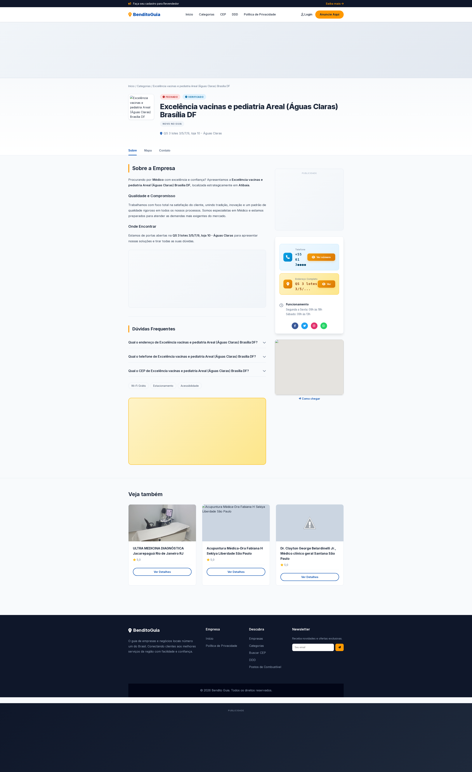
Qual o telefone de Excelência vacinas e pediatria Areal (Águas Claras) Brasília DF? (192, 356)
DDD (235, 14)
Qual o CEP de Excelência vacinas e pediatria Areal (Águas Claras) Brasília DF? (188, 371)
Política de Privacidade (260, 14)
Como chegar (310, 398)
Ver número (324, 257)
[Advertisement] (236, 50)
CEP (223, 14)
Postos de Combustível (265, 667)
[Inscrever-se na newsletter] (339, 647)
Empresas (256, 638)
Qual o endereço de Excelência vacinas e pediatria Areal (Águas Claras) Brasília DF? (193, 342)
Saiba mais (333, 3)
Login (308, 14)
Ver (329, 284)
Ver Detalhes (162, 571)
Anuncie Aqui (329, 14)
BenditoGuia (146, 14)
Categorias (206, 14)
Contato (164, 150)
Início (189, 14)
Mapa (148, 150)
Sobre (132, 150)
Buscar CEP (257, 653)
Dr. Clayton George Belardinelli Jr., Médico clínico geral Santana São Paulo (308, 553)
